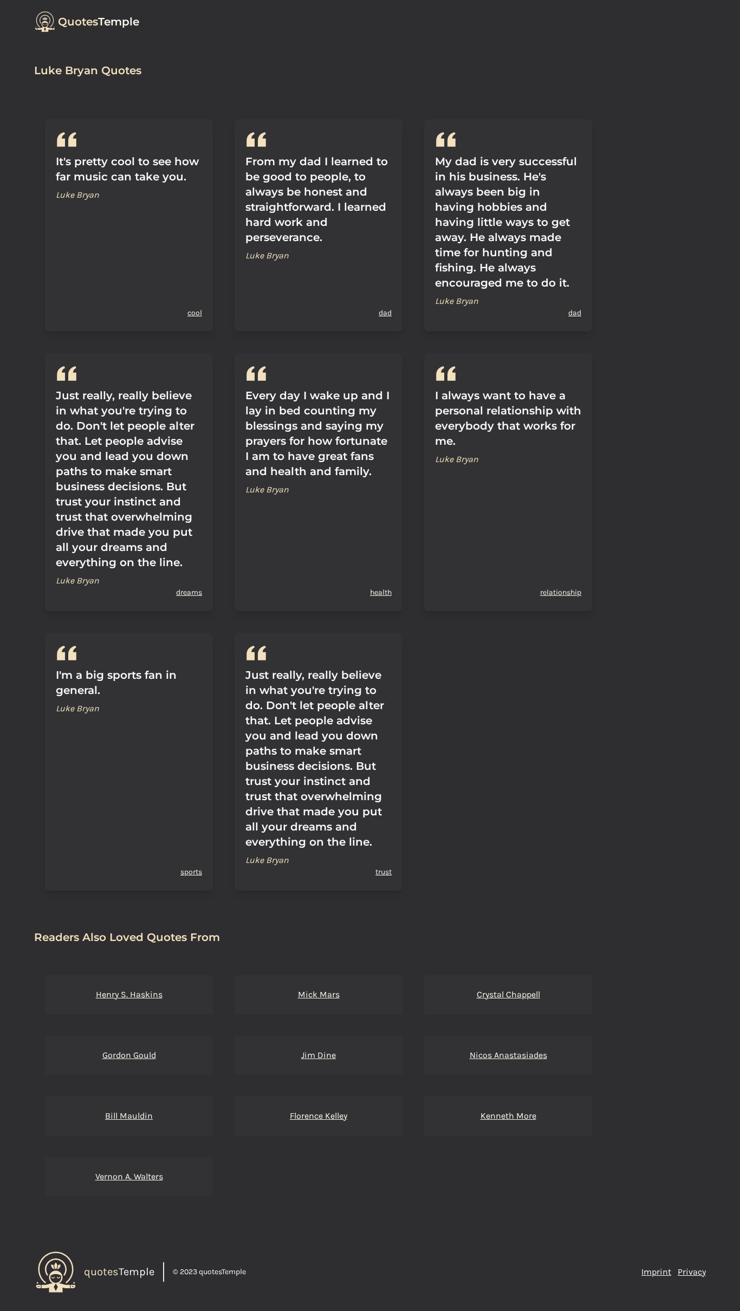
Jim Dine (318, 1055)
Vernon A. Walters (129, 1176)
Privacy (692, 1272)
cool (194, 312)
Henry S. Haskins (129, 994)
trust (383, 872)
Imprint (656, 1272)
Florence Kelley (318, 1116)
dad (385, 312)
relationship (560, 592)
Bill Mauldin (129, 1116)
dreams (189, 592)
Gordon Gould (129, 1055)
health (381, 592)
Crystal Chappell (508, 994)
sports (191, 872)
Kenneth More (508, 1116)
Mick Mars (319, 994)
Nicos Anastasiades (508, 1055)
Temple (98, 21)
